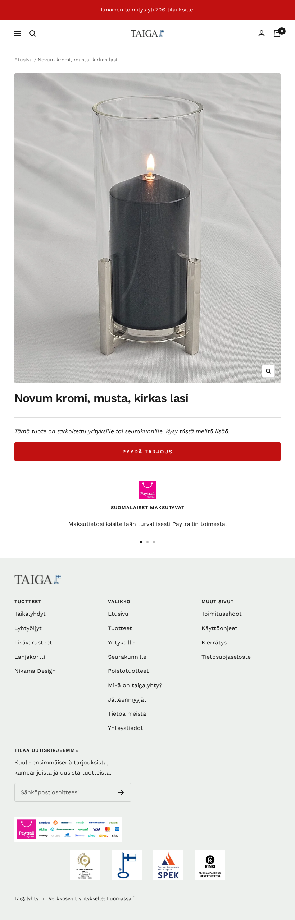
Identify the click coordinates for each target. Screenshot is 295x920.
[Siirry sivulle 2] (147, 542)
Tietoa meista (127, 713)
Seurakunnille (127, 656)
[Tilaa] (121, 792)
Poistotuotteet (128, 670)
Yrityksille (121, 642)
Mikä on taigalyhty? (135, 685)
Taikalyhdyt (30, 613)
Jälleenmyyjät (127, 699)
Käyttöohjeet (219, 628)
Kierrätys (214, 642)
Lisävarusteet (33, 642)
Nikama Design (35, 670)
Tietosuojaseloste (226, 656)
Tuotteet (120, 628)
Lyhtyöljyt (28, 628)
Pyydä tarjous (147, 451)
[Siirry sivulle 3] (154, 542)
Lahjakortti (29, 656)
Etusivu (23, 60)
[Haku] (33, 33)
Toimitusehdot (221, 613)
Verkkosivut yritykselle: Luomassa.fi (92, 898)
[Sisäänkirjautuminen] (261, 33)
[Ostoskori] (277, 33)
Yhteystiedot (125, 728)
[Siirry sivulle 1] (141, 542)
